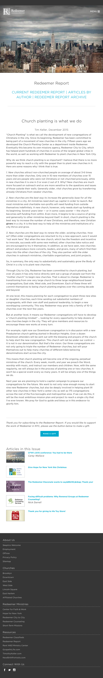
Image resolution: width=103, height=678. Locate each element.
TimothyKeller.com (12, 654)
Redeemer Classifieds (13, 637)
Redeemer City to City (14, 617)
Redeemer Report (12, 641)
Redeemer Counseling (14, 621)
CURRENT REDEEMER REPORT (38, 92)
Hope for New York (12, 613)
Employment (9, 549)
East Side (7, 581)
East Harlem (9, 593)
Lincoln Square (10, 589)
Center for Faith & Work (14, 609)
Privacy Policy (10, 557)
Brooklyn (7, 573)
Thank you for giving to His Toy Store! (47, 511)
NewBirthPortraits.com (14, 658)
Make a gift (49, 434)
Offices (6, 553)
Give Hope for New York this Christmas (47, 467)
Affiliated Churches (12, 597)
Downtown (8, 577)
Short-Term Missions (12, 625)
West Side (7, 585)
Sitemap (7, 561)
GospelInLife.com (11, 649)
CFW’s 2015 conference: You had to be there (50, 453)
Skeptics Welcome (12, 545)
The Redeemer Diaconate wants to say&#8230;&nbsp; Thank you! (60, 482)
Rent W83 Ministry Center (15, 645)
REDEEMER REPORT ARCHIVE (61, 97)
